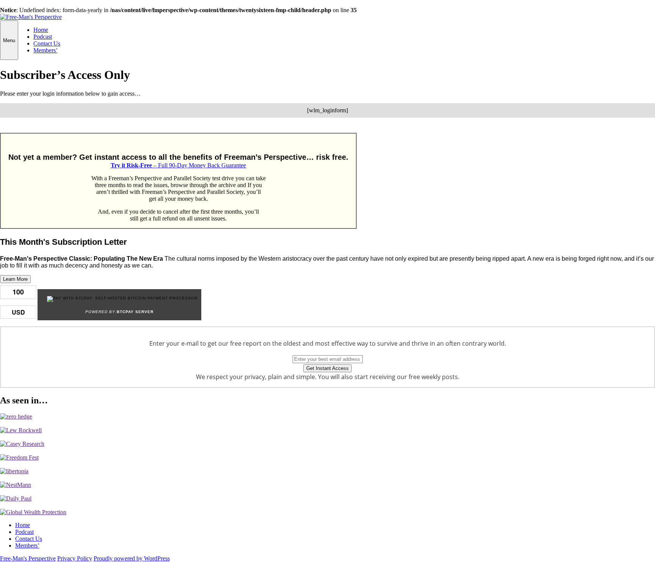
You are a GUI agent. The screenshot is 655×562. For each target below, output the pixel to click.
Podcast (42, 36)
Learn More (15, 279)
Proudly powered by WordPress (132, 558)
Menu (9, 40)
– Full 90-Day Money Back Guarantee (178, 165)
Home (40, 30)
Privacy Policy (74, 558)
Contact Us (46, 43)
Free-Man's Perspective (28, 558)
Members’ (45, 50)
